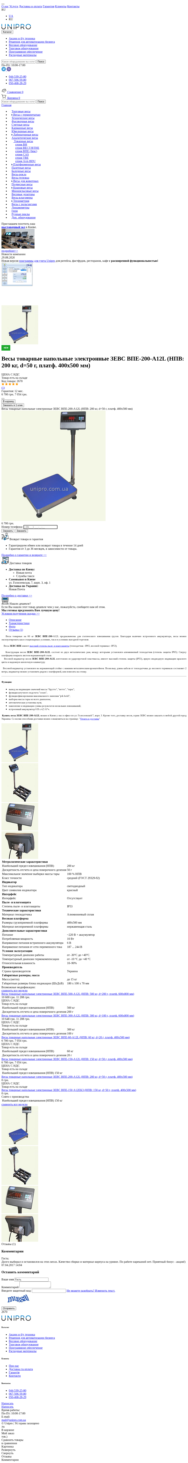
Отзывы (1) (16, 629)
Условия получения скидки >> (20, 613)
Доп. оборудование (24, 217)
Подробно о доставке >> (16, 595)
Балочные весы (21, 171)
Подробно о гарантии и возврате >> (24, 555)
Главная (6, 105)
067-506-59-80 (17, 79)
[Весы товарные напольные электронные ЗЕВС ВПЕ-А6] (94, 346)
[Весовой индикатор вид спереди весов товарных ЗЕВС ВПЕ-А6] (19, 829)
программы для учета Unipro (37, 260)
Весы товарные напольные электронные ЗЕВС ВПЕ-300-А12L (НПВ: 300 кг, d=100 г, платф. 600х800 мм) (67, 1015)
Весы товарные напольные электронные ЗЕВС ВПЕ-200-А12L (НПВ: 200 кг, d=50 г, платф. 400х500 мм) (67, 1076)
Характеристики (19, 623)
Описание (15, 619)
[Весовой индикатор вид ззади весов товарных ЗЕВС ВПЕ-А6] (19, 857)
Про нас (14, 1365)
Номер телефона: (12, 526)
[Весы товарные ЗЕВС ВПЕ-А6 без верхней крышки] (19, 801)
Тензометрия (20, 200)
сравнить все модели (14, 990)
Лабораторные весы (25, 134)
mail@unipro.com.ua (13, 1420)
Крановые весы (22, 187)
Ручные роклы (21, 214)
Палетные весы (21, 167)
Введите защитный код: (16, 1290)
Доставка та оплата (21, 1369)
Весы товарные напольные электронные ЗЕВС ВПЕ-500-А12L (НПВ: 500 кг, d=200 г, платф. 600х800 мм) (67, 993)
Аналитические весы (25, 137)
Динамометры (20, 207)
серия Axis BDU (25, 161)
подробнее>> (9, 250)
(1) (3, 387)
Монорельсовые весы (25, 191)
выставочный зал (13, 227)
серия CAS (22, 154)
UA (11, 16)
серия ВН (21, 144)
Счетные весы (20, 124)
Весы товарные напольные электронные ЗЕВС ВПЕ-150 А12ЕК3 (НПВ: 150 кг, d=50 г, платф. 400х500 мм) (68, 1090)
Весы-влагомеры (22, 197)
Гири (15, 210)
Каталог (7, 32)
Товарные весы (23, 141)
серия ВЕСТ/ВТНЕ (27, 147)
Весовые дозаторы (23, 194)
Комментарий (10, 1287)
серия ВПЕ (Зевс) (26, 151)
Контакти (15, 1375)
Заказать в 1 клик (13, 405)
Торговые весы (21, 111)
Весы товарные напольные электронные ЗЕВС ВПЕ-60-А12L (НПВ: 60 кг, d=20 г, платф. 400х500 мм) (65, 1037)
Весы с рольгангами (24, 204)
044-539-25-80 (17, 76)
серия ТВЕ (22, 157)
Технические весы (23, 118)
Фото (12, 626)
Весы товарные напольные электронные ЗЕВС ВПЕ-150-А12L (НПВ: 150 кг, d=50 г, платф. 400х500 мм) (67, 1059)
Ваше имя (8, 1279)
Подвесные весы (22, 184)
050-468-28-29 (17, 83)
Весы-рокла (19, 174)
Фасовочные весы (23, 121)
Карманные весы (22, 128)
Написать (7, 1403)
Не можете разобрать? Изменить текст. (91, 1290)
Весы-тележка (20, 177)
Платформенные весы (26, 164)
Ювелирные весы (23, 131)
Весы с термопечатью (26, 114)
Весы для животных (25, 181)
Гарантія (14, 1372)
